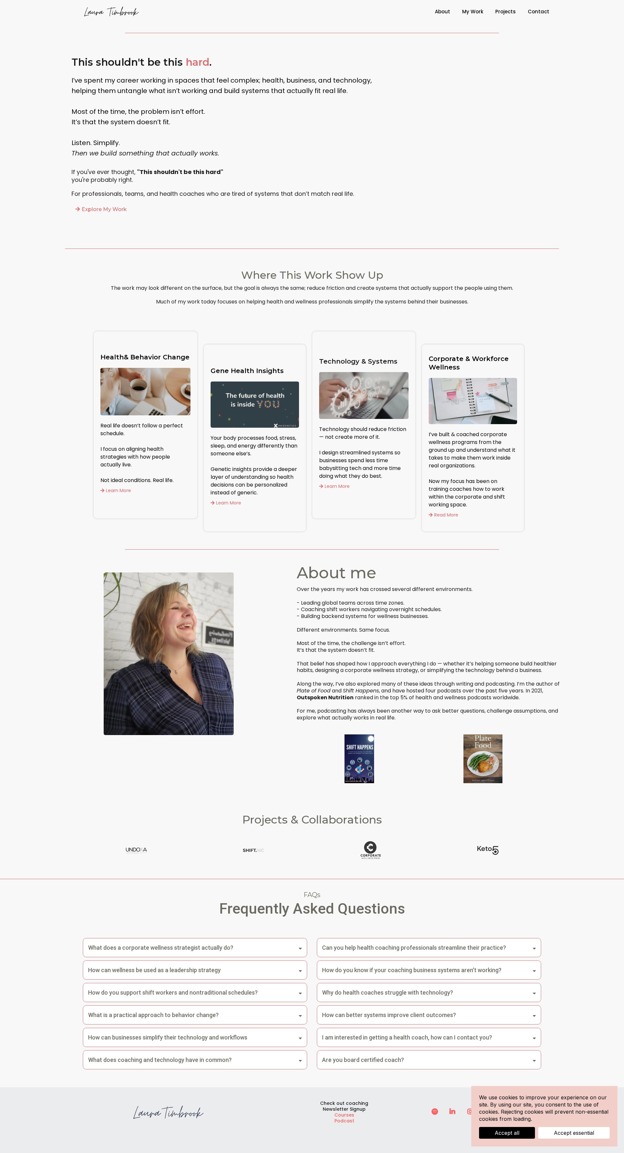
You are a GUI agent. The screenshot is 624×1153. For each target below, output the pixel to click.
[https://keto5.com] (487, 850)
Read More (446, 515)
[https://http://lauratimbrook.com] (111, 11)
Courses (344, 1115)
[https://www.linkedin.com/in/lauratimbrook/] (452, 1111)
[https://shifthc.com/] (253, 850)
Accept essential (574, 1133)
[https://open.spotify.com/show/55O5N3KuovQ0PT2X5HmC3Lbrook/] (434, 1111)
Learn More (118, 490)
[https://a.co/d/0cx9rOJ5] (359, 758)
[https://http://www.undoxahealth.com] (136, 850)
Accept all (507, 1133)
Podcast (344, 1121)
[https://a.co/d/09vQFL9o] (483, 758)
